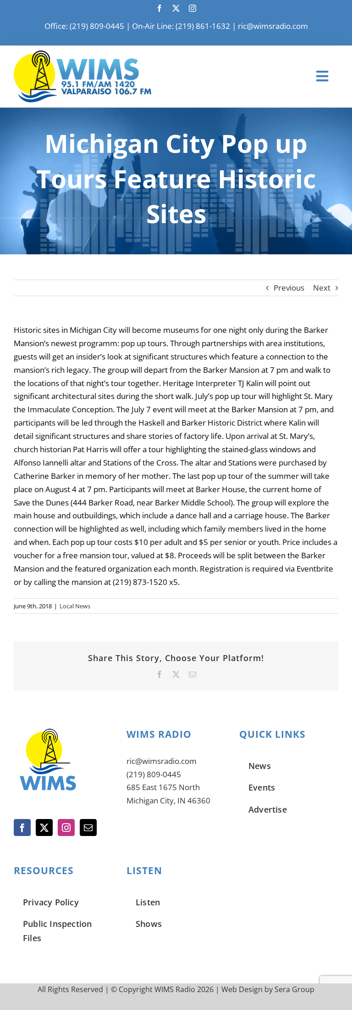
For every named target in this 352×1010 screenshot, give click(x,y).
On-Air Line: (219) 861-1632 (181, 26)
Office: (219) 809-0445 (84, 26)
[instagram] (192, 8)
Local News (75, 606)
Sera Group (294, 989)
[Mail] (88, 827)
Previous (289, 287)
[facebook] (159, 8)
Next (321, 287)
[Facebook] (22, 827)
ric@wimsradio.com (273, 26)
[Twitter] (44, 827)
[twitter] (176, 8)
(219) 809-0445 (153, 774)
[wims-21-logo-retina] (82, 54)
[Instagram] (66, 827)
